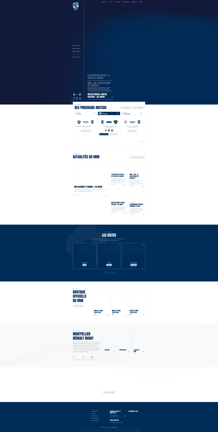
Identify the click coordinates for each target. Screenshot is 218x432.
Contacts (93, 413)
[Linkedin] (117, 422)
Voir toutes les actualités (137, 157)
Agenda (141, 1)
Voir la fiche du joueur (94, 244)
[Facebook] (110, 422)
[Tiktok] (122, 422)
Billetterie (104, 134)
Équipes (103, 1)
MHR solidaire (126, 1)
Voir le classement (138, 107)
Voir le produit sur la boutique (107, 314)
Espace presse (94, 411)
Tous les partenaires (109, 392)
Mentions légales (94, 420)
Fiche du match (85, 130)
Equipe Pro (132, 202)
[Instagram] (113, 422)
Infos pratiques (94, 415)
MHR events (134, 1)
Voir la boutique (78, 305)
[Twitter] (115, 422)
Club (110, 1)
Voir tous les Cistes (109, 272)
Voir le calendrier (125, 107)
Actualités (117, 1)
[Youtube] (120, 422)
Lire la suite (106, 195)
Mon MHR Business (95, 418)
